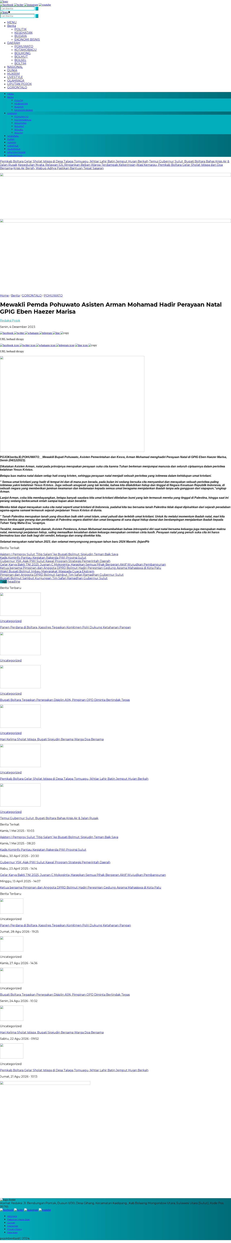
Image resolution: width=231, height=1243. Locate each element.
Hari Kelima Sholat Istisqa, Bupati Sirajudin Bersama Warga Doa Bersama (52, 1032)
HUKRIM (13, 73)
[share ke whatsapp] (32, 333)
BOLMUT (21, 56)
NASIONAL (15, 67)
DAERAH (13, 43)
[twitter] (18, 4)
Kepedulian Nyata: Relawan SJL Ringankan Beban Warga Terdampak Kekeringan (77, 165)
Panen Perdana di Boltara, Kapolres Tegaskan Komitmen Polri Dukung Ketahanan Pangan (65, 925)
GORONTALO (17, 87)
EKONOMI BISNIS (27, 39)
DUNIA (12, 70)
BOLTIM (20, 63)
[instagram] (31, 4)
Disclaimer (12, 1225)
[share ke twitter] (19, 333)
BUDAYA (20, 36)
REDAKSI (12, 1216)
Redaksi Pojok (10, 320)
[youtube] (45, 4)
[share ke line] (56, 333)
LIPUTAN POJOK (19, 84)
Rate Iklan (12, 1232)
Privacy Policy (14, 1229)
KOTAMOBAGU (25, 49)
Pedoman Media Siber (18, 1219)
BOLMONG (22, 53)
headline (14, 581)
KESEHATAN (23, 32)
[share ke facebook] (7, 333)
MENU (12, 22)
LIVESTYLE (15, 77)
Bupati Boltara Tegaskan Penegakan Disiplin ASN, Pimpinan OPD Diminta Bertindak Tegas (65, 994)
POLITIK (20, 29)
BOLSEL (20, 60)
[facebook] (6, 4)
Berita (11, 26)
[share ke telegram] (46, 333)
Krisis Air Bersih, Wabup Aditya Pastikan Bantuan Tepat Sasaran (58, 168)
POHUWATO (23, 46)
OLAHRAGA (15, 80)
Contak (11, 1222)
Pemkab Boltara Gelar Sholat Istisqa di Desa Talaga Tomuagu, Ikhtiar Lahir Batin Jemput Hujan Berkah (74, 161)
